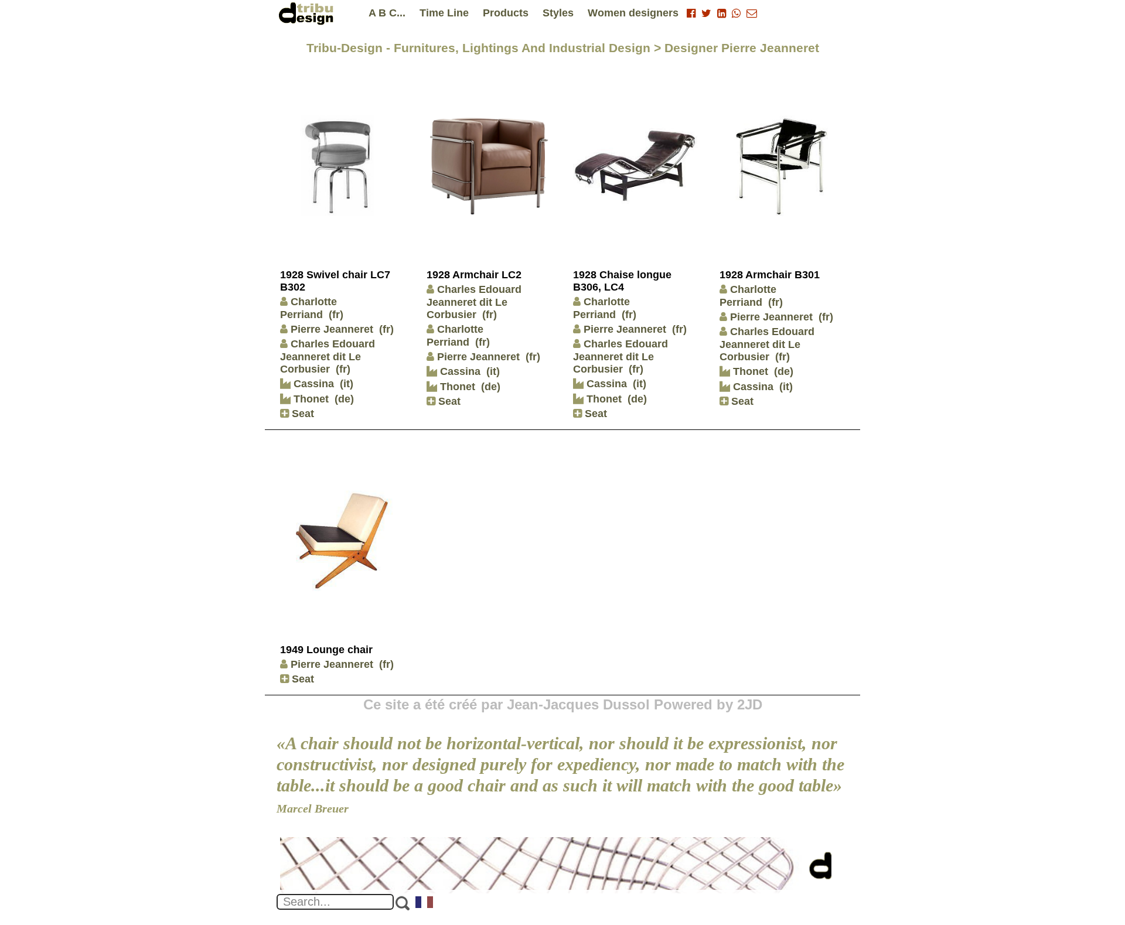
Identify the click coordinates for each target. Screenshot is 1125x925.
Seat (301, 413)
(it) (346, 384)
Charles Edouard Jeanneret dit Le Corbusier (327, 356)
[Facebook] (691, 13)
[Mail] (751, 13)
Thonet (310, 399)
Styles (558, 13)
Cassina (312, 384)
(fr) (336, 314)
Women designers (633, 13)
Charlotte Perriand (455, 335)
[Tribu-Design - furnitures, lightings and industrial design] (308, 13)
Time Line (444, 13)
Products (506, 13)
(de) (344, 399)
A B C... (387, 13)
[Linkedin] (721, 13)
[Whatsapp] (736, 13)
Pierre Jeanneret (332, 329)
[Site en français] (424, 903)
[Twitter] (706, 13)
